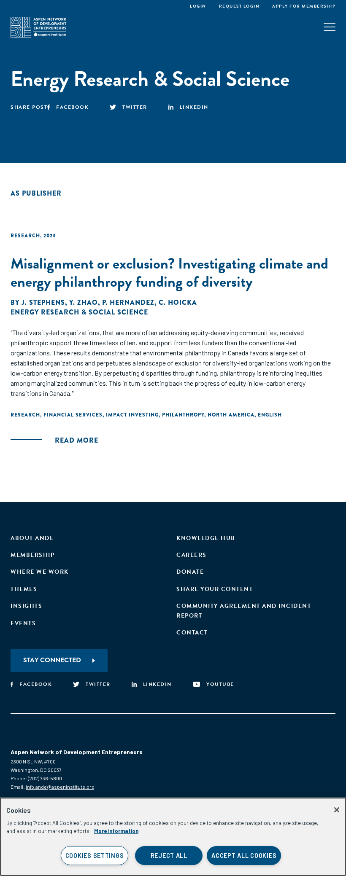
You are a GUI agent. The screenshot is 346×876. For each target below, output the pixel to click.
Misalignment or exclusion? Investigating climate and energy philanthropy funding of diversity (169, 272)
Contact (192, 632)
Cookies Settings (94, 855)
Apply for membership (303, 6)
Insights (26, 606)
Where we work (40, 571)
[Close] (336, 810)
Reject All (169, 855)
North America (231, 415)
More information (116, 831)
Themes (24, 589)
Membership (32, 555)
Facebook (72, 107)
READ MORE (76, 440)
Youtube (220, 684)
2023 (49, 235)
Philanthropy (183, 415)
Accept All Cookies (243, 855)
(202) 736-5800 (45, 778)
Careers (191, 555)
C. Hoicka (178, 302)
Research (25, 235)
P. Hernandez (128, 302)
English (270, 415)
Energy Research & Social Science (79, 312)
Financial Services (73, 415)
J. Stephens (43, 302)
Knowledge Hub (205, 538)
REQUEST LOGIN (239, 6)
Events (23, 623)
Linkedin (194, 107)
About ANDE (32, 538)
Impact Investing (132, 415)
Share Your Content (214, 589)
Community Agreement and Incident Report (243, 611)
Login (198, 6)
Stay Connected (52, 660)
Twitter (134, 107)
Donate (190, 571)
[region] (173, 837)
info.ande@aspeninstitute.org (60, 787)
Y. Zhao (83, 302)
